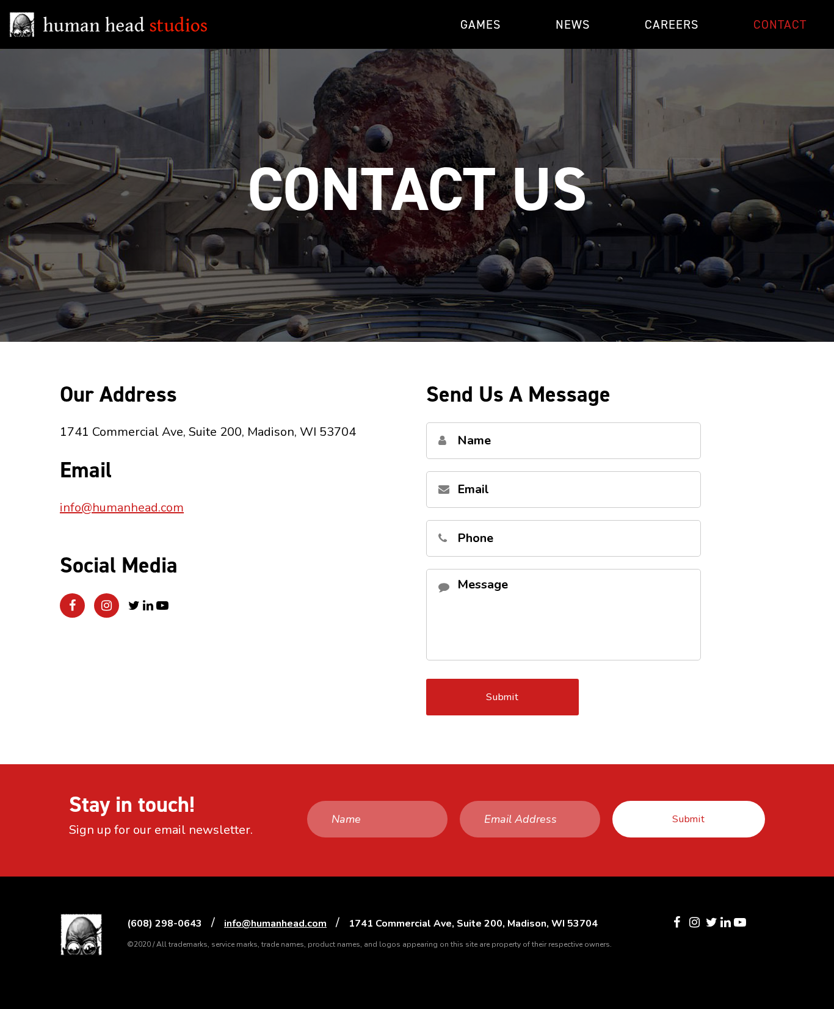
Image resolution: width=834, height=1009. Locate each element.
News (573, 24)
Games (480, 24)
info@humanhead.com (122, 507)
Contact (780, 24)
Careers (671, 24)
